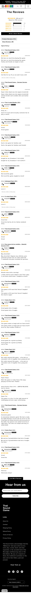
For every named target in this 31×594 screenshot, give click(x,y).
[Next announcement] (28, 2)
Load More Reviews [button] (16, 478)
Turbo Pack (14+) (10, 300)
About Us (5, 521)
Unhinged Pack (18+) (11, 181)
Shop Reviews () (8, 41)
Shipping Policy (7, 528)
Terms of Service (8, 534)
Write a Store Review (15, 33)
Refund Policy (7, 531)
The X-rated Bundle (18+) (12, 102)
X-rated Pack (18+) (10, 196)
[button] (28, 6)
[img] (15, 18)
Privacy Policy (7, 538)
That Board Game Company (12, 585)
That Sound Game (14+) (12, 50)
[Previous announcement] (2, 2)
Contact (5, 524)
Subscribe (15, 495)
